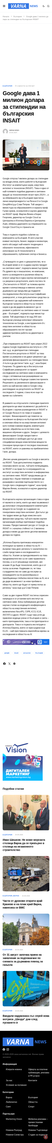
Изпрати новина (14, 1069)
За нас (9, 1080)
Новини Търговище (38, 1130)
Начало (6, 16)
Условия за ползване (16, 1085)
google (6, 653)
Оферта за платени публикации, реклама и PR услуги (38, 1072)
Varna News (14, 130)
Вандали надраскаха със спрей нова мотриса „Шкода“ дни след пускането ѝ (26, 1019)
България (17, 16)
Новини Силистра (15, 1134)
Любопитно (11, 1102)
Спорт (31, 1106)
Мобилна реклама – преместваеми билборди (38, 1122)
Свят (8, 1106)
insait (16, 653)
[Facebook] (4, 1049)
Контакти (32, 1080)
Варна (16, 896)
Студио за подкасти (37, 1134)
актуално (27, 653)
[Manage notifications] (46, 1137)
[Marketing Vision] (23, 760)
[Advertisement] (26, 54)
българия (39, 653)
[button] (4, 6)
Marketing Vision (14, 1119)
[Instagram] (8, 1049)
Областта (32, 1102)
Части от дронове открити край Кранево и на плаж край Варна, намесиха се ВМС (22, 904)
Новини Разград (14, 1130)
